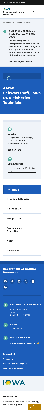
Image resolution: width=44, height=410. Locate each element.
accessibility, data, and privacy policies (21, 403)
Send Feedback (10, 396)
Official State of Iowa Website (14, 3)
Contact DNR (9, 354)
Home (8, 23)
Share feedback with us (22, 343)
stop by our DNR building (21, 49)
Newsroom (8, 359)
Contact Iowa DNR (23, 23)
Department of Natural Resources (14, 13)
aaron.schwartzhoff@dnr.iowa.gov (21, 169)
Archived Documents (13, 368)
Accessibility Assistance (15, 364)
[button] (34, 407)
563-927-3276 (14, 150)
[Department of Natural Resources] (9, 9)
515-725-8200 (16, 328)
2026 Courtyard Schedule (21, 62)
